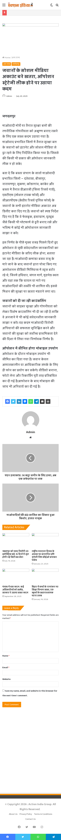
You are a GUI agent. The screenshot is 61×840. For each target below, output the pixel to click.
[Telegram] (36, 401)
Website (6, 679)
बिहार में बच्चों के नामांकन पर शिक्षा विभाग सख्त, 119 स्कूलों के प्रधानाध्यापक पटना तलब (45, 591)
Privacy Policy (26, 814)
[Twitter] (13, 401)
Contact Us (30, 819)
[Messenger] (25, 401)
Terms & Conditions (43, 814)
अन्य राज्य (16, 57)
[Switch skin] (51, 6)
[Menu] (3, 6)
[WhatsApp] (30, 401)
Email (5, 667)
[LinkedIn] (19, 401)
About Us (13, 814)
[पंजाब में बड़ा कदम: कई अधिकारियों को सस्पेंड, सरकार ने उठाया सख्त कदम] (15, 576)
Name (5, 655)
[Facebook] (7, 401)
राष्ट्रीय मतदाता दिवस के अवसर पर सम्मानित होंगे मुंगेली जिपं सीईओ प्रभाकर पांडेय (44, 555)
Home (7, 57)
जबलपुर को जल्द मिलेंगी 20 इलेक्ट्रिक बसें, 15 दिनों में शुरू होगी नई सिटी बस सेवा (15, 554)
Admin (9, 96)
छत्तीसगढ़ (16, 64)
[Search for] (57, 6)
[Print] (48, 401)
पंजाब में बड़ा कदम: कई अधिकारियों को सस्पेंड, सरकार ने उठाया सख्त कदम (15, 589)
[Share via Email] (42, 401)
